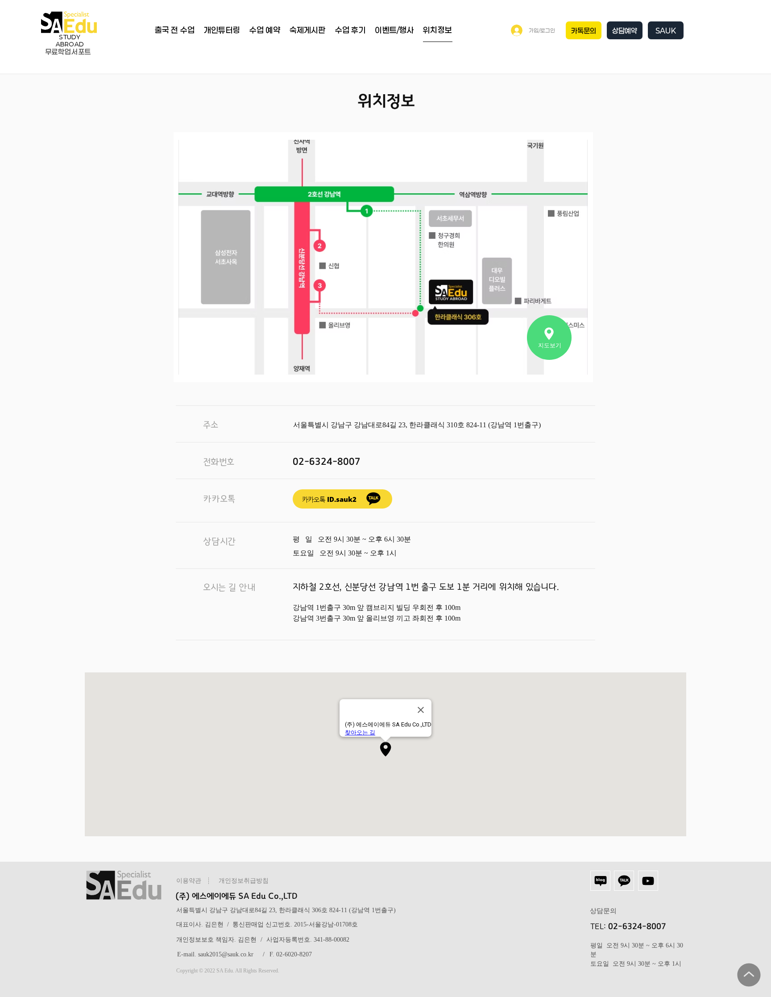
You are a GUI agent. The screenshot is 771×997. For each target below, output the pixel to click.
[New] (748, 974)
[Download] (373, 499)
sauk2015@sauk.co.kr (225, 954)
